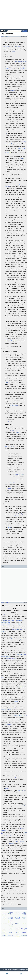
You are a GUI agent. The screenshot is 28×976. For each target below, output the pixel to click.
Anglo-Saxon (13, 482)
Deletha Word (9, 835)
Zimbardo (13, 639)
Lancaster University (11, 658)
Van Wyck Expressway (10, 340)
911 (11, 763)
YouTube (4, 848)
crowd (6, 788)
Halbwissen (4, 935)
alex (7, 602)
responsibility (21, 805)
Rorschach (17, 923)
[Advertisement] (14, 14)
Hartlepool (11, 843)
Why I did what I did (24, 929)
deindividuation (21, 790)
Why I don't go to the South (17, 918)
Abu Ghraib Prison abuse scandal (13, 630)
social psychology (5, 622)
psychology (6, 46)
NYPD (2, 677)
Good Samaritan (14, 430)
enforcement (8, 488)
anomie (16, 701)
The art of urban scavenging (4, 929)
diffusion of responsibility (20, 715)
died (13, 51)
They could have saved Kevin (17, 929)
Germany (13, 446)
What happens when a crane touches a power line (4, 914)
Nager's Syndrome (17, 914)
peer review (9, 724)
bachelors (21, 158)
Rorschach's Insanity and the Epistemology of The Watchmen (10, 924)
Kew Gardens (22, 68)
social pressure (14, 405)
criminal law (6, 48)
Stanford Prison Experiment (8, 624)
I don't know (8, 422)
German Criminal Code (19, 474)
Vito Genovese (24, 935)
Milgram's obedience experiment (12, 625)
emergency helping (6, 709)
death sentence (8, 144)
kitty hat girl (10, 935)
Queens (17, 61)
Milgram (21, 639)
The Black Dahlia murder (4, 933)
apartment (12, 90)
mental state (8, 152)
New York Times (22, 686)
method (15, 777)
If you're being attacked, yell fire (10, 913)
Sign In (24, 30)
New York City (22, 61)
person (2, 36)
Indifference (24, 932)
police (9, 527)
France (6, 446)
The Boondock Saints (4, 924)
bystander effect (13, 708)
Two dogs (17, 932)
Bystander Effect (24, 918)
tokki (7, 36)
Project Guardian (17, 936)
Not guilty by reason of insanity (24, 913)
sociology (17, 46)
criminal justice (11, 620)
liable (17, 432)
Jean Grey (11, 929)
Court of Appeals (21, 148)
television (17, 515)
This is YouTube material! (4, 918)
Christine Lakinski (19, 841)
